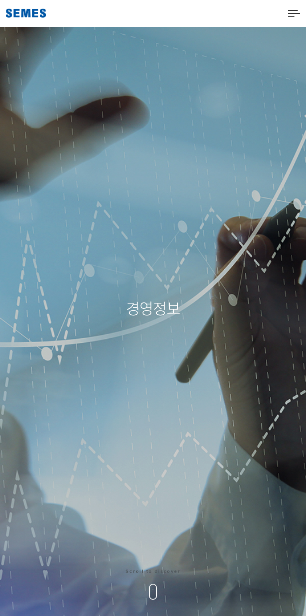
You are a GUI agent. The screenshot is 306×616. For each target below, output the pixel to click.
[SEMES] (26, 13)
